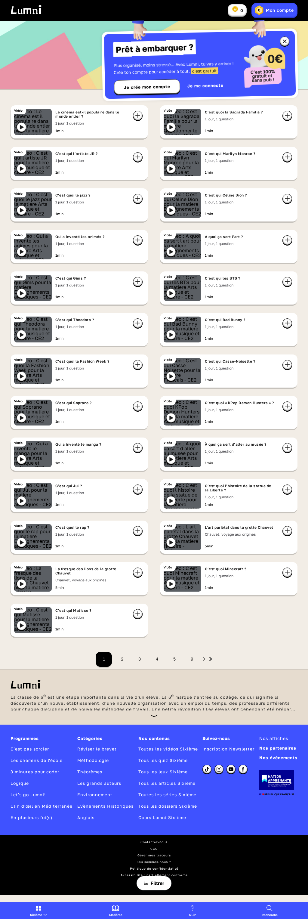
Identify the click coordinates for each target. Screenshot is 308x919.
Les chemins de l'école (37, 760)
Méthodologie (93, 760)
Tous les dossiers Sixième (167, 806)
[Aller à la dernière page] (210, 659)
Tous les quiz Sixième (163, 760)
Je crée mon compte (147, 87)
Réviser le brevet (97, 748)
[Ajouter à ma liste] (138, 115)
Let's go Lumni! (28, 794)
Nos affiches (273, 738)
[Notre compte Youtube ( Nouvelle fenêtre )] (231, 769)
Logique (20, 783)
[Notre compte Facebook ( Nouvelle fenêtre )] (243, 769)
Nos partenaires (277, 747)
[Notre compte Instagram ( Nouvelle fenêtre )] (218, 769)
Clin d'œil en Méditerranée (41, 806)
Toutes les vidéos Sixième (168, 748)
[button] (38, 910)
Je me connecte (205, 85)
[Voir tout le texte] (154, 715)
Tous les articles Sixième (167, 783)
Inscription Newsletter (228, 748)
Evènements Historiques (105, 806)
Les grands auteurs (99, 783)
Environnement (94, 794)
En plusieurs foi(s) (31, 817)
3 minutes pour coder (35, 771)
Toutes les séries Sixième (167, 794)
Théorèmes (89, 771)
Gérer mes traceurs (154, 855)
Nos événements (278, 757)
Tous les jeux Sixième (163, 771)
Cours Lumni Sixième (162, 817)
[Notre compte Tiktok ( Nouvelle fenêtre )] (206, 769)
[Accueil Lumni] (26, 9)
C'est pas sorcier (30, 748)
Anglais (85, 817)
